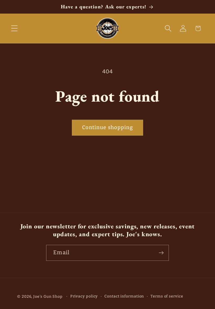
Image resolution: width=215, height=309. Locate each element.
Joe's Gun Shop (48, 296)
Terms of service (166, 296)
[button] (14, 28)
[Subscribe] (161, 253)
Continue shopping (107, 127)
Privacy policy (84, 296)
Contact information (124, 296)
